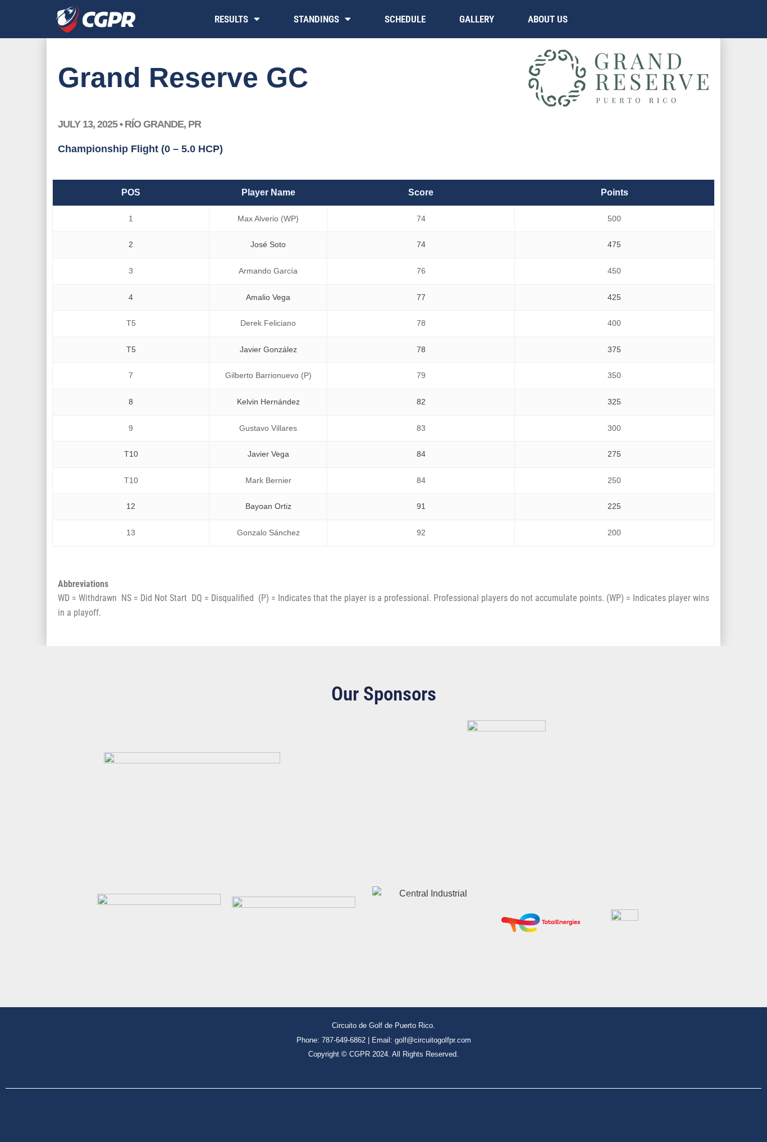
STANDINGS (316, 19)
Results (231, 19)
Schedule (405, 19)
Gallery (476, 19)
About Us (548, 19)
